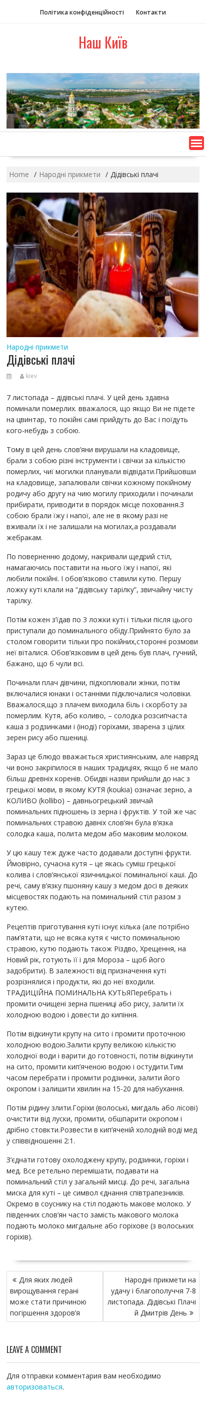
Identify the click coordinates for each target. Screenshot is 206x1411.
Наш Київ (103, 42)
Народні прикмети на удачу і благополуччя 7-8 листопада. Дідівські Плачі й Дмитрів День (152, 1296)
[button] (196, 143)
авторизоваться (34, 1386)
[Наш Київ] (103, 126)
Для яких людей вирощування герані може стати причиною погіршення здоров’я (48, 1296)
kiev (31, 376)
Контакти (151, 12)
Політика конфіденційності (82, 12)
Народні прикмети (37, 347)
